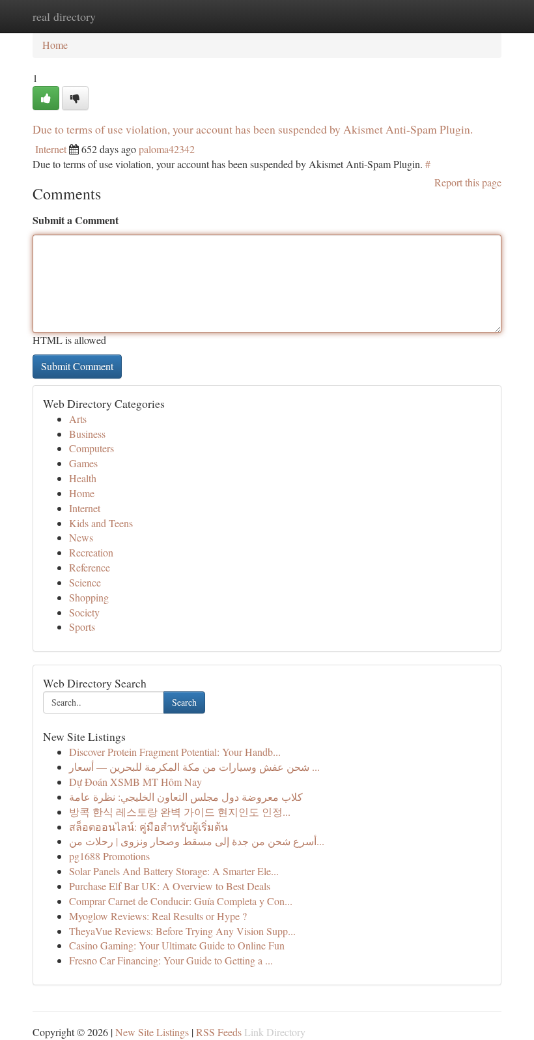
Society (84, 612)
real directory (64, 16)
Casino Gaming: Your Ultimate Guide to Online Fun (177, 945)
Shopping (89, 597)
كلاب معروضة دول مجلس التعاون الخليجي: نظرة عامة (186, 796)
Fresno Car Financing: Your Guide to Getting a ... (171, 960)
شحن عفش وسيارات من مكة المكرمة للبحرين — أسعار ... (194, 766)
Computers (91, 448)
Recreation (91, 552)
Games (83, 463)
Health (82, 478)
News (81, 537)
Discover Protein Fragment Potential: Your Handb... (175, 751)
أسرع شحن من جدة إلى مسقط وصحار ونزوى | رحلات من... (196, 841)
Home (55, 44)
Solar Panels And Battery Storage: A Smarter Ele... (174, 871)
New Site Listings (152, 1032)
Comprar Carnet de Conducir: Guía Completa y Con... (180, 901)
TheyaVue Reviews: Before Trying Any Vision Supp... (182, 931)
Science (85, 582)
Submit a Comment (76, 219)
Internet (50, 149)
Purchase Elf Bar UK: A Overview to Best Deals (169, 886)
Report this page (467, 182)
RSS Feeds (219, 1032)
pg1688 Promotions (109, 856)
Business (87, 434)
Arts (78, 419)
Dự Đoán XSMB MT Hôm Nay (135, 781)
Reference (89, 567)
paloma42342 (167, 149)
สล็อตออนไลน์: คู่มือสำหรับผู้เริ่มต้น (148, 826)
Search (184, 702)
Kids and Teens (101, 523)
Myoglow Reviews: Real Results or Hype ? (158, 916)
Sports (82, 626)
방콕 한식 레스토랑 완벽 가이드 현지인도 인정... (179, 811)
